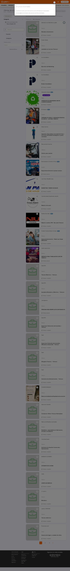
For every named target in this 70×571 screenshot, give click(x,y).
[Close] (54, 2)
